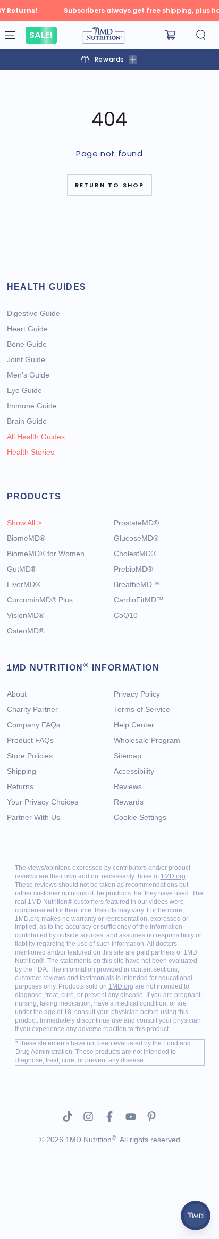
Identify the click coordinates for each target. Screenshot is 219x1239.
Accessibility (134, 771)
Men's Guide (28, 375)
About (17, 694)
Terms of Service (142, 709)
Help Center (134, 725)
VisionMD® (25, 615)
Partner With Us (33, 817)
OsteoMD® (25, 630)
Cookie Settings (140, 817)
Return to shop (110, 185)
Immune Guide (32, 405)
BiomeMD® (26, 538)
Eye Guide (24, 390)
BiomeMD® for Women (46, 553)
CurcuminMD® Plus (40, 600)
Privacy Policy (137, 694)
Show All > (24, 522)
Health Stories (30, 452)
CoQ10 (126, 615)
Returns (20, 786)
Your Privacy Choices (42, 802)
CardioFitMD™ (139, 600)
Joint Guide (26, 359)
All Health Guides (36, 436)
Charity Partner (32, 709)
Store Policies (30, 755)
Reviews (128, 786)
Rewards (129, 802)
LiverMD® (23, 584)
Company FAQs (33, 725)
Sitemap (127, 755)
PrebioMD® (133, 569)
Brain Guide (27, 421)
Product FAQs (30, 740)
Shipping (21, 771)
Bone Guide (27, 344)
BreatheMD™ (136, 584)
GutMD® (21, 569)
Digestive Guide (33, 313)
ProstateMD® (136, 522)
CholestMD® (135, 553)
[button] (201, 35)
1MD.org (173, 876)
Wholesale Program (147, 740)
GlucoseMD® (136, 538)
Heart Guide (27, 328)
